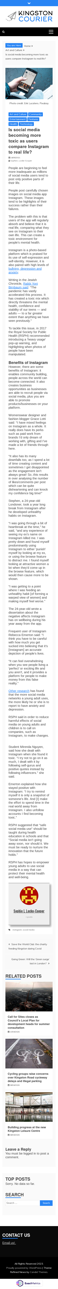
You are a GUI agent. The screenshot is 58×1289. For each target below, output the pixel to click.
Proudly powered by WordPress (24, 1267)
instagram (17, 930)
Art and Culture (18, 114)
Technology (26, 123)
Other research (19, 691)
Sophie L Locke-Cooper (29, 910)
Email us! (9, 1242)
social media (28, 930)
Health (13, 123)
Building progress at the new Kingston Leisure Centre (27, 1129)
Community (35, 114)
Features (33, 119)
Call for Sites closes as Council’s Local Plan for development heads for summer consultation (29, 1022)
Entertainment (18, 119)
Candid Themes (38, 1272)
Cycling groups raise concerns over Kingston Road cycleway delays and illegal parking (28, 1077)
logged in (30, 1153)
